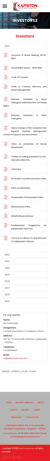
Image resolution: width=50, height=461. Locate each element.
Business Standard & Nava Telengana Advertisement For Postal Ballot (25, 102)
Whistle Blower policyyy (22, 216)
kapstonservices (26, 448)
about (41, 402)
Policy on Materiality (20, 188)
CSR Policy (16, 169)
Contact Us (32, 417)
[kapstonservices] (25, 6)
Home (8, 402)
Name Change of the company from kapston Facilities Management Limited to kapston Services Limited (25, 131)
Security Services (24, 402)
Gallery (25, 409)
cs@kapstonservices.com (15, 358)
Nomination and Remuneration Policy (28, 178)
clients (13, 409)
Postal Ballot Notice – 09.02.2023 (26, 67)
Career (36, 409)
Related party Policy (20, 206)
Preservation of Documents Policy (27, 197)
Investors (17, 417)
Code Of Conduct (19, 77)
